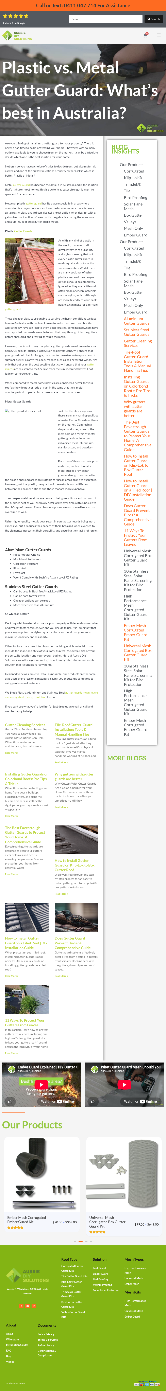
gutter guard (34, 203)
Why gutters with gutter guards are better (74, 776)
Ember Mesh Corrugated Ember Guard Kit (135, 632)
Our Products (132, 164)
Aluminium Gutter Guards (136, 320)
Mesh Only (133, 228)
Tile (127, 191)
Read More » (11, 752)
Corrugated (134, 171)
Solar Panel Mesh (134, 206)
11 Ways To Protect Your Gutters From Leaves (25, 1022)
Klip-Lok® (133, 177)
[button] (158, 35)
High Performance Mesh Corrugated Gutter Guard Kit (136, 607)
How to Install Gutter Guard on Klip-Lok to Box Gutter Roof (75, 865)
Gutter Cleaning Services (25, 725)
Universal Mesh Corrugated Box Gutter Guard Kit (138, 558)
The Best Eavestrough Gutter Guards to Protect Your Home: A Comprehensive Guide (25, 834)
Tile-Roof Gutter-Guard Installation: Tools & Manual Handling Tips (74, 729)
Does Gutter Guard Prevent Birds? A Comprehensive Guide (73, 943)
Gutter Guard (21, 184)
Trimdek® (132, 184)
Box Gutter (133, 215)
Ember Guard (135, 235)
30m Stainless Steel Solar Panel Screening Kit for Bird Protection (138, 580)
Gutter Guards (23, 231)
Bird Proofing (135, 197)
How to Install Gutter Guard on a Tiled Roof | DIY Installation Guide (26, 943)
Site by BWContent (16, 1383)
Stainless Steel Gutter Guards (136, 332)
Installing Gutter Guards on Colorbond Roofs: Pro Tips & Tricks (26, 779)
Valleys (130, 221)
